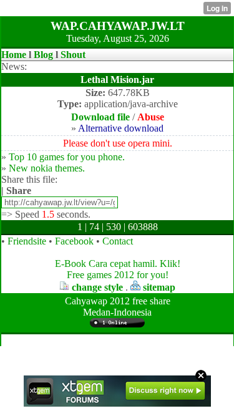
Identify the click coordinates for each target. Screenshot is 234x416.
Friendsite (26, 241)
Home (13, 54)
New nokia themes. (47, 168)
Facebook (74, 241)
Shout (73, 54)
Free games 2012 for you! (117, 274)
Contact (117, 241)
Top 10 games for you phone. (67, 157)
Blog (43, 54)
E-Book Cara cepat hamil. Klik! (117, 263)
